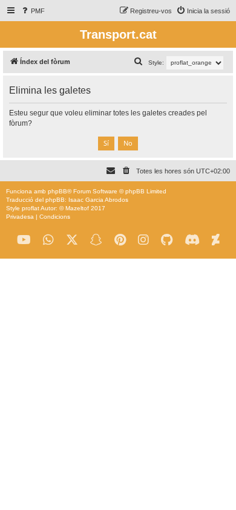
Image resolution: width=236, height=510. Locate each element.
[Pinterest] (120, 240)
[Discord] (192, 240)
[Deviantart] (216, 240)
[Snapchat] (96, 240)
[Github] (166, 240)
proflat (30, 208)
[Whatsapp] (48, 240)
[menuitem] (32, 11)
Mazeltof (77, 208)
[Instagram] (143, 240)
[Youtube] (24, 240)
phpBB (57, 191)
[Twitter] (72, 240)
